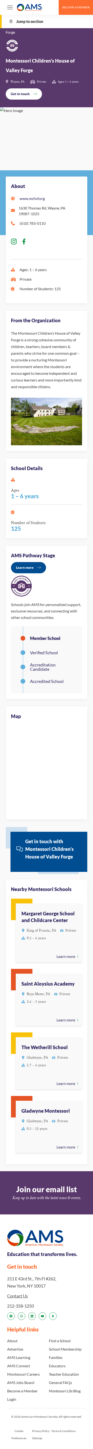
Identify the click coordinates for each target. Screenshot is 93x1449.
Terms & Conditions (63, 1431)
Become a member (76, 7)
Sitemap (37, 1438)
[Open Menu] (10, 7)
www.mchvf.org (32, 198)
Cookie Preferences (18, 1434)
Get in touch (20, 94)
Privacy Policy (41, 1431)
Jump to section (29, 21)
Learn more (25, 567)
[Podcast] (53, 1316)
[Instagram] (21, 1316)
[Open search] (53, 7)
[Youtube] (42, 1316)
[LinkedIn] (32, 1316)
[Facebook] (11, 1316)
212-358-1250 (20, 1306)
